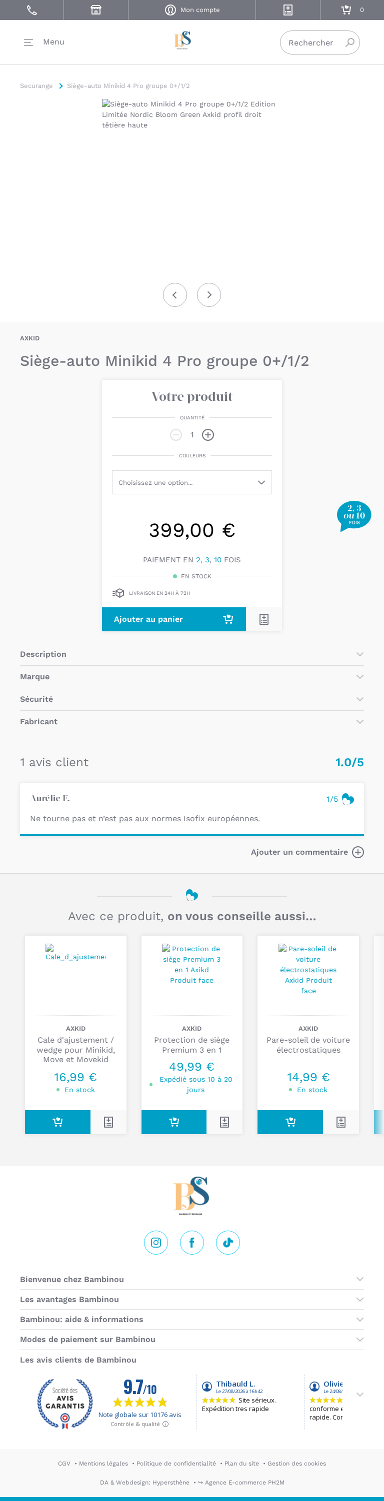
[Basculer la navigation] (44, 42)
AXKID (30, 338)
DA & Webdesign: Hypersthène (145, 1482)
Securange (192, 40)
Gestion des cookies (297, 1463)
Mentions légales (103, 1463)
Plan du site (241, 1463)
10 (218, 559)
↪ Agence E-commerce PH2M (241, 1482)
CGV (64, 1463)
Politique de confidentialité (176, 1463)
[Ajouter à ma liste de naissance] (264, 619)
